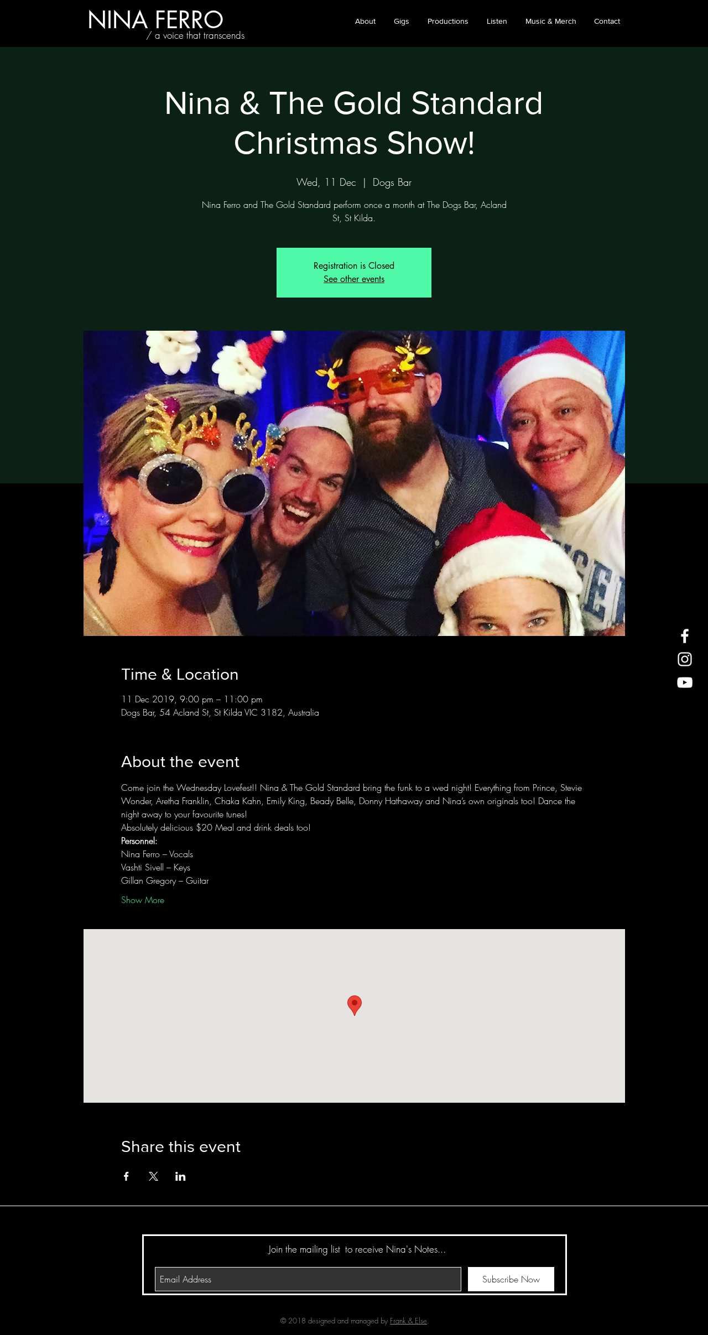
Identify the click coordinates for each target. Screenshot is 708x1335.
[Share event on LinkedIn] (180, 1176)
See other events (354, 279)
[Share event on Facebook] (126, 1176)
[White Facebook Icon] (684, 636)
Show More (142, 900)
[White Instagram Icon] (684, 659)
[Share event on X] (153, 1176)
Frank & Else (408, 1321)
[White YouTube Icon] (684, 682)
